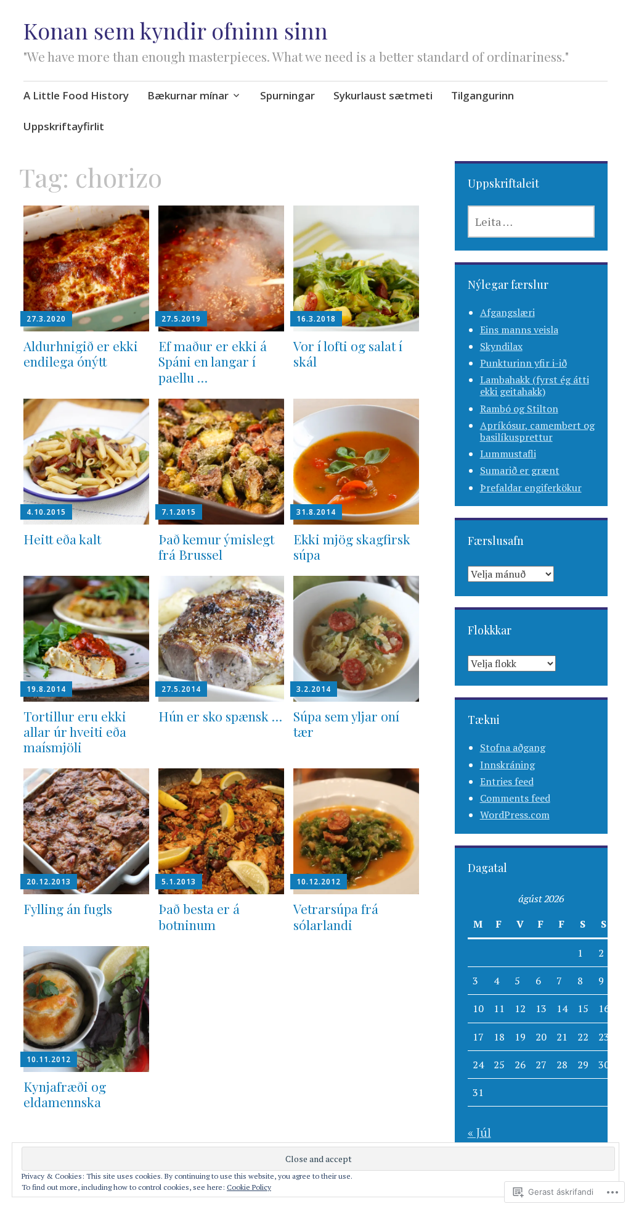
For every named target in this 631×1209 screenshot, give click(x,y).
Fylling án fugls (67, 908)
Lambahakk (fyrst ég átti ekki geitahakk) (534, 385)
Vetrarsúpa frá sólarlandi (335, 916)
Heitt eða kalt (62, 538)
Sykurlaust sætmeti (383, 95)
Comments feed (515, 798)
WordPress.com (515, 814)
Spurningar (287, 95)
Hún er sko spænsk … (220, 716)
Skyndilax (501, 346)
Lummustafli (508, 453)
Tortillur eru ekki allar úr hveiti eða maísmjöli (74, 731)
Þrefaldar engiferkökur (531, 487)
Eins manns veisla (519, 329)
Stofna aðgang (512, 747)
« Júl (479, 1132)
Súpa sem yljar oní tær (346, 723)
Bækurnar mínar (188, 95)
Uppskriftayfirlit (63, 126)
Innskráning (507, 764)
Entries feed (507, 781)
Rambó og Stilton (519, 408)
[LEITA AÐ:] (531, 222)
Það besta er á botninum (199, 916)
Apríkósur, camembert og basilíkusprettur (537, 431)
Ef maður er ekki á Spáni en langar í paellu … (212, 361)
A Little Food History (76, 95)
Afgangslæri (507, 312)
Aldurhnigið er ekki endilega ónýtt (80, 353)
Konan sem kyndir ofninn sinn (175, 30)
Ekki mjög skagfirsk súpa (351, 546)
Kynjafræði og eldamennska (64, 1094)
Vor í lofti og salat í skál (347, 353)
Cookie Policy (249, 1187)
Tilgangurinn (482, 95)
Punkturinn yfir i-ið (523, 363)
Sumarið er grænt (520, 470)
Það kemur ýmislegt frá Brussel (216, 546)
